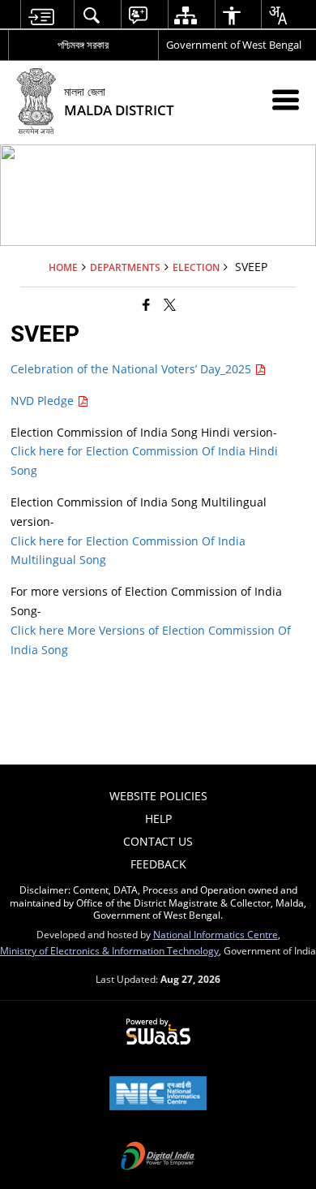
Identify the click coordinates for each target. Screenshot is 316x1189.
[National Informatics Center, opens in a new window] (158, 1095)
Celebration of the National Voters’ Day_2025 (132, 369)
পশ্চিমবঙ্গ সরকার (83, 44)
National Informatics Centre (215, 934)
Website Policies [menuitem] (158, 795)
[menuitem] (41, 15)
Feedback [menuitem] (158, 864)
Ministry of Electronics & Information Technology (109, 950)
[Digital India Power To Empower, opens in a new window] (158, 1157)
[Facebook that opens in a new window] (146, 304)
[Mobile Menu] (285, 99)
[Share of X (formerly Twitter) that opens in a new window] (170, 304)
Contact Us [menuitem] (158, 841)
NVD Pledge (44, 400)
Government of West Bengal (233, 44)
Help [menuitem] (158, 818)
